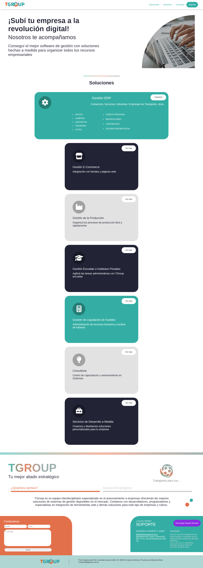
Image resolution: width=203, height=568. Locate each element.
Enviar (28, 550)
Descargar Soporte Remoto (187, 523)
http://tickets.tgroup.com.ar (147, 534)
